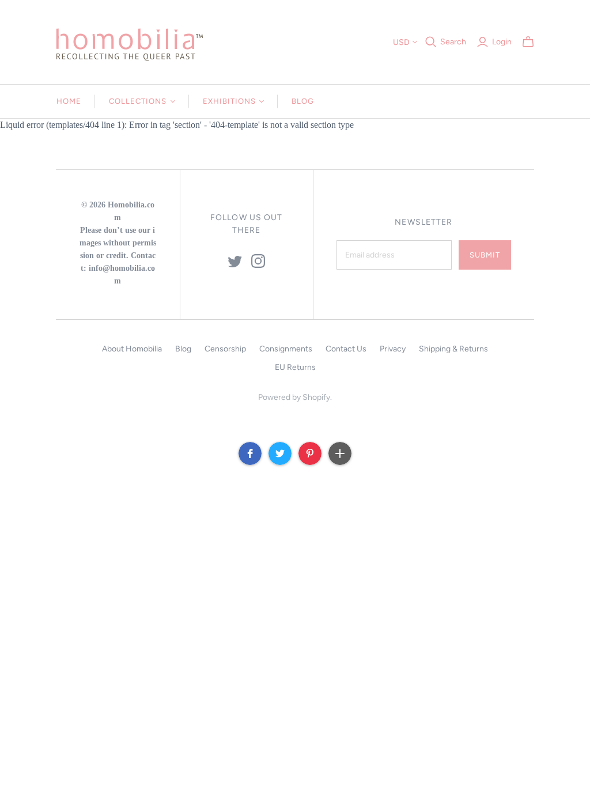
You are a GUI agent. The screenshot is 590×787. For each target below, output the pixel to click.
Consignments (285, 349)
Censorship (225, 349)
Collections (138, 101)
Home (68, 101)
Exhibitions (229, 101)
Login (502, 42)
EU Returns (295, 367)
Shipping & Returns (453, 349)
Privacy (393, 349)
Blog (303, 101)
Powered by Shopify (294, 397)
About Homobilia (132, 349)
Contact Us (346, 349)
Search (453, 42)
